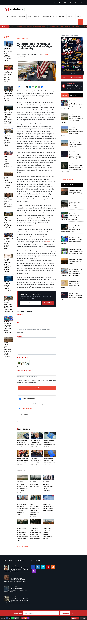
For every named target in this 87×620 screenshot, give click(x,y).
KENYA (29, 16)
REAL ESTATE (37, 16)
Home (6, 16)
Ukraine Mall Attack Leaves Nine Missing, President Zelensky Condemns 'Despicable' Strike (71, 205)
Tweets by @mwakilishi (67, 179)
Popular (73, 95)
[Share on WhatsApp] (12, 618)
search (80, 22)
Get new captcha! (18, 366)
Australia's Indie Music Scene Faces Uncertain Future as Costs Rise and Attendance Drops (72, 228)
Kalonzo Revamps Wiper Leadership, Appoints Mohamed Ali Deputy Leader (8, 139)
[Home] (14, 9)
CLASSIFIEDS (71, 16)
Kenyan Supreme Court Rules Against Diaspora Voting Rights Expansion (8, 222)
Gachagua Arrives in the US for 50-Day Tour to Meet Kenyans (50, 26)
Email (18, 322)
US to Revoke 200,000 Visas (34, 485)
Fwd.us (47, 242)
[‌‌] (54, 2)
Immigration (25, 38)
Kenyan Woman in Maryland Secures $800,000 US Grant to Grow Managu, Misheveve (16, 569)
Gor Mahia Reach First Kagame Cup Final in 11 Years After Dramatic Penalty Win (8, 327)
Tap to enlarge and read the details (73, 72)
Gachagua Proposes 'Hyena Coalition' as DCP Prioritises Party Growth (76, 251)
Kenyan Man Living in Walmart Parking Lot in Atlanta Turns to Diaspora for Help (16, 600)
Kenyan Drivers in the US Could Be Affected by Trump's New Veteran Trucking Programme (71, 216)
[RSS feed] (76, 2)
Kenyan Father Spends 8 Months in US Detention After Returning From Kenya (16, 590)
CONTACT (79, 16)
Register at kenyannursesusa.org (72, 77)
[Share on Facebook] (7, 618)
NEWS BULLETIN (47, 16)
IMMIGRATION (22, 16)
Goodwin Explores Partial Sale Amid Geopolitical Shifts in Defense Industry (7, 265)
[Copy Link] (18, 618)
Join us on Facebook (26, 408)
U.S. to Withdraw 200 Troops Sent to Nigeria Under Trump (75, 144)
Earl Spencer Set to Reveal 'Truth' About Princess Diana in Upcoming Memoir (8, 76)
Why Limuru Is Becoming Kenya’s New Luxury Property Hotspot (72, 132)
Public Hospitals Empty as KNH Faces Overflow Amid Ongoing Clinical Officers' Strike (72, 168)
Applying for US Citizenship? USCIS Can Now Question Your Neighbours (48, 507)
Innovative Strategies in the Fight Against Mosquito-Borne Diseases (71, 284)
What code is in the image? (24, 370)
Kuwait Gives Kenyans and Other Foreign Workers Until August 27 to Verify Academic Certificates (72, 272)
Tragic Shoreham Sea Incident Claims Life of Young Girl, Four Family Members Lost (71, 193)
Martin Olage (44, 54)
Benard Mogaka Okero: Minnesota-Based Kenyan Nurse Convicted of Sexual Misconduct (15, 579)
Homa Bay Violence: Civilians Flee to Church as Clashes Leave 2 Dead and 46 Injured (8, 306)
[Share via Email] (15, 618)
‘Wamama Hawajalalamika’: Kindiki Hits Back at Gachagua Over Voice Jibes (71, 106)
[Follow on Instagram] (22, 618)
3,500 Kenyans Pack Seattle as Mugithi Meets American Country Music (8, 243)
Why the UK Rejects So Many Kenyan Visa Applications (48, 487)
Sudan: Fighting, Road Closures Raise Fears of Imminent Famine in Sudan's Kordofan (8, 349)
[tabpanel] (72, 134)
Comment (20, 336)
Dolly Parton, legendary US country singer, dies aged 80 (75, 261)
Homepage (20, 332)
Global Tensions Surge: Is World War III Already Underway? (17, 26)
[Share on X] (10, 618)
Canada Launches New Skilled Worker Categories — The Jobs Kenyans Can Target (22, 509)
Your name (20, 314)
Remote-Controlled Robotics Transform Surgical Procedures (7, 286)
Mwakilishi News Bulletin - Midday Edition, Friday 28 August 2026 (76, 156)
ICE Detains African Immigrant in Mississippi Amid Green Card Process (22, 488)
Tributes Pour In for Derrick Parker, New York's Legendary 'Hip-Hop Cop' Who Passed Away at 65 (8, 117)
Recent (64, 95)
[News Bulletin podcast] (81, 2)
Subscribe (48, 303)
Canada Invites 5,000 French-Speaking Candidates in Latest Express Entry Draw (47, 533)
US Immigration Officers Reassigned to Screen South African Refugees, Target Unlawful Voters (22, 534)
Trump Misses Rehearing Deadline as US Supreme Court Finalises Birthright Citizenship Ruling (8, 53)
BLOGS (55, 16)
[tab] (65, 95)
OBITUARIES (62, 16)
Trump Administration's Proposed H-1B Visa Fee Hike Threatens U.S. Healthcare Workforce (34, 510)
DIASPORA (13, 16)
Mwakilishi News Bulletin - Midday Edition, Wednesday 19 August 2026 (72, 296)
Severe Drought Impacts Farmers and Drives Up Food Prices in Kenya (8, 182)
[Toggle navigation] (27, 8)
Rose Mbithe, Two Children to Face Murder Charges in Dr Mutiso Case (8, 202)
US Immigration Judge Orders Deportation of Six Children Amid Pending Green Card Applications (35, 533)
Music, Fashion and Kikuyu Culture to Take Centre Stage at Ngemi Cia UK (8, 161)
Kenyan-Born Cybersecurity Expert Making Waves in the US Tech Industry (8, 96)
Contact (83, 618)
